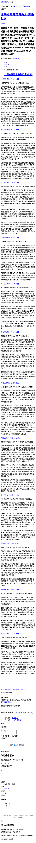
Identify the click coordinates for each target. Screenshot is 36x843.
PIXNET (9, 815)
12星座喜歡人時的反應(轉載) (18, 74)
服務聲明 (20, 817)
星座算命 (15, 718)
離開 (10, 839)
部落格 (6, 64)
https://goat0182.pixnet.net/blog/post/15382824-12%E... (15, 689)
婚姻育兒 (16, 58)
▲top (2, 723)
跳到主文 (4, 23)
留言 (22, 713)
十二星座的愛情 (17, 720)
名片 (5, 67)
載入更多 (3, 727)
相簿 (5, 62)
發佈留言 (3, 738)
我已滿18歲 (4, 839)
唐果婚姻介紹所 (6, 702)
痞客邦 (18, 713)
